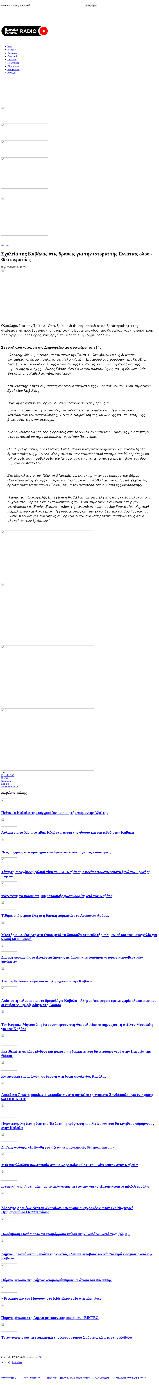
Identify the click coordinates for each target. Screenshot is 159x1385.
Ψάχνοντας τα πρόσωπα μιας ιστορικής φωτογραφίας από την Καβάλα (56, 896)
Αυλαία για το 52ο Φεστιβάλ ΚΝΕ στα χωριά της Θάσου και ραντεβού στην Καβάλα (67, 832)
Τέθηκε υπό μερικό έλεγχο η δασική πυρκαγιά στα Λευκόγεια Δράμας (55, 915)
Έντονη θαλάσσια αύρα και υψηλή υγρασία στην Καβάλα (46, 981)
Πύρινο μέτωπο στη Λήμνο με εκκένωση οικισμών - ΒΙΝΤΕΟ (50, 1318)
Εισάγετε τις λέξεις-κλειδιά (16, 5)
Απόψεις (11, 49)
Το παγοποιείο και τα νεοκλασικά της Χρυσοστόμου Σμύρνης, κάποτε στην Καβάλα (66, 1337)
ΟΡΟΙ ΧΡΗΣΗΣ (31, 1378)
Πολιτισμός (13, 62)
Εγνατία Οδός (8, 775)
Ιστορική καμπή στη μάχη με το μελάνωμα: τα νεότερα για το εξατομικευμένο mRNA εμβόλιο (75, 1186)
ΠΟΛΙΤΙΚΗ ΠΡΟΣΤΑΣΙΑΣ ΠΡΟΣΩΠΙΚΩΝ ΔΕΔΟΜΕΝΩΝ (78, 1378)
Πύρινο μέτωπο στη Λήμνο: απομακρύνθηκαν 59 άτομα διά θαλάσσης (56, 1280)
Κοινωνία (12, 53)
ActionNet (17, 1362)
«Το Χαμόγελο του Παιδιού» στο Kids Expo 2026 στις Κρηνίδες (51, 1298)
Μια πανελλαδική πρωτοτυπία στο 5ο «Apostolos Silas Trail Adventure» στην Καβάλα (69, 1165)
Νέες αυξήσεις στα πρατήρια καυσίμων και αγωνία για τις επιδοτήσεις (56, 852)
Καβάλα (5, 783)
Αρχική (5, 245)
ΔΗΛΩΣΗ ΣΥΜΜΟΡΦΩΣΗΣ (131, 1378)
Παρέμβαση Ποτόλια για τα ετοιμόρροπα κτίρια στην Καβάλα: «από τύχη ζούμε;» (65, 1234)
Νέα (9, 46)
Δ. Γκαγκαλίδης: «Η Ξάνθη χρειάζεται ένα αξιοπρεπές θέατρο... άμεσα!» (58, 1147)
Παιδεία (5, 778)
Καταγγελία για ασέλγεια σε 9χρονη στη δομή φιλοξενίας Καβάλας (53, 1076)
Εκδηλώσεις (13, 69)
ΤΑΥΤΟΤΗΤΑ (8, 1378)
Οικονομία (12, 56)
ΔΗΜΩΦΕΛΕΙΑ (9, 786)
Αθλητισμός (13, 66)
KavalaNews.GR (34, 1357)
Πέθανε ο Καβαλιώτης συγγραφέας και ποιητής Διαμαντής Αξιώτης (54, 813)
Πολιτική (11, 59)
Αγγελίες (11, 72)
